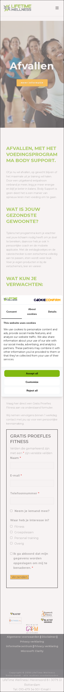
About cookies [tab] (32, 311)
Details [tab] (52, 311)
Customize (32, 382)
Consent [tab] (11, 311)
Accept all (32, 373)
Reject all (32, 390)
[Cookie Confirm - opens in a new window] (47, 300)
